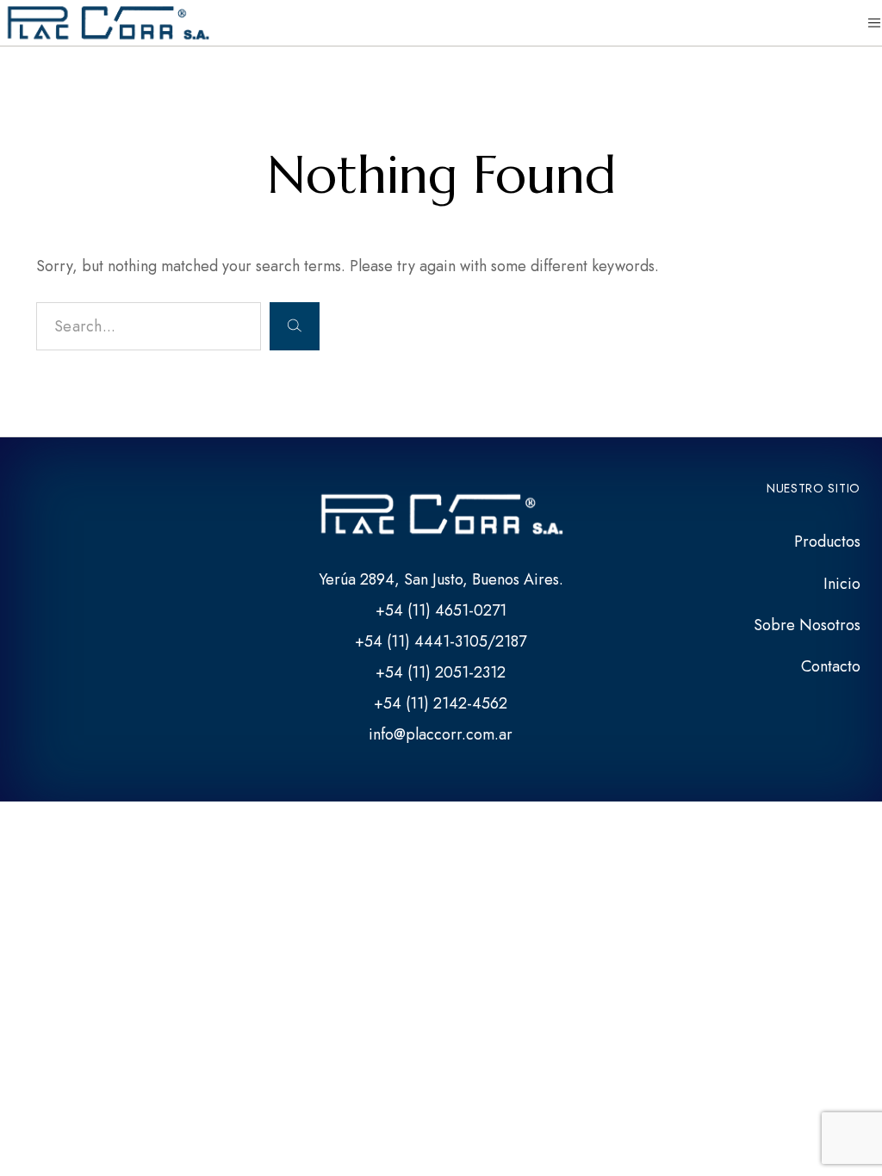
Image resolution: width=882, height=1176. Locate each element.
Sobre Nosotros (807, 625)
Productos (827, 541)
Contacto (830, 666)
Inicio (841, 583)
